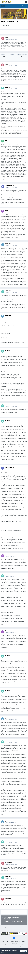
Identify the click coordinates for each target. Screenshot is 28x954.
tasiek (6, 37)
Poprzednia (7, 32)
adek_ (6, 210)
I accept (24, 951)
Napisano (11, 39)
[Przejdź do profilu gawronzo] (2, 244)
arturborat (6, 25)
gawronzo (8, 243)
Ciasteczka (14, 943)
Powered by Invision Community (14, 946)
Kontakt (23, 941)
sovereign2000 (9, 185)
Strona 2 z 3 (15, 32)
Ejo (6, 631)
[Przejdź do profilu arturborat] (2, 88)
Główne (11, 27)
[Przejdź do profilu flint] (2, 141)
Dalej (23, 32)
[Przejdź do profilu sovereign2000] (2, 186)
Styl (8, 941)
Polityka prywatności (15, 941)
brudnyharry (8, 862)
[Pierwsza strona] (2, 32)
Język (3, 941)
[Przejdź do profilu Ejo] (2, 631)
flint (6, 140)
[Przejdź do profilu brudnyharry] (2, 863)
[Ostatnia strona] (26, 32)
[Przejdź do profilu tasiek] (2, 38)
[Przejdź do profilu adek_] (2, 211)
